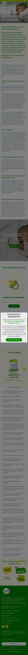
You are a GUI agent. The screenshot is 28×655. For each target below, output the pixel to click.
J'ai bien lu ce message (14, 339)
